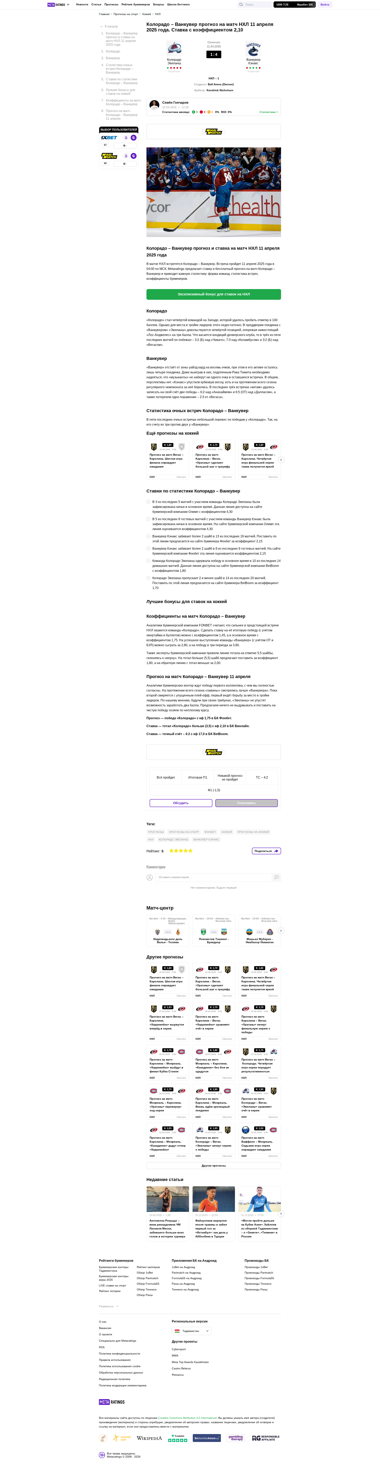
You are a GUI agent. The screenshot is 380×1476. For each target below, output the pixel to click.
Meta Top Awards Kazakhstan (190, 1362)
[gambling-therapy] (235, 1438)
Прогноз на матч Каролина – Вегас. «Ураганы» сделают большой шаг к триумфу (213, 460)
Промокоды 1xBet (256, 1267)
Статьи (96, 4)
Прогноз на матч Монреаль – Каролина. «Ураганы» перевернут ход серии (165, 1104)
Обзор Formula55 (148, 1283)
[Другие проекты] (59, 5)
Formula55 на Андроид (186, 1278)
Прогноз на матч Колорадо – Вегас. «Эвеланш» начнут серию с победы (213, 1143)
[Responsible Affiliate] (266, 1438)
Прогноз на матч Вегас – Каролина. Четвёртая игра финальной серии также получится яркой (258, 460)
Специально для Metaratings (117, 1340)
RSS (101, 1347)
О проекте (105, 1334)
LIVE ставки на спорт (112, 1285)
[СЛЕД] (281, 459)
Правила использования (115, 1359)
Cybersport (179, 1349)
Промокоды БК (257, 1260)
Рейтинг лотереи (110, 1291)
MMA (175, 1355)
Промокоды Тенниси (258, 1283)
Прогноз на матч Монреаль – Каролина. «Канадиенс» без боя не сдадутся (212, 1065)
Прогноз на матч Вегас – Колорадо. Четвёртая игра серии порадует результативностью (258, 1065)
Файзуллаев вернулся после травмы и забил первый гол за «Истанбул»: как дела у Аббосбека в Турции (211, 1228)
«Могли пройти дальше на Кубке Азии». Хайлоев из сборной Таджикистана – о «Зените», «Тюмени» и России (259, 1228)
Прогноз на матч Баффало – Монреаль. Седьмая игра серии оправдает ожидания (257, 1143)
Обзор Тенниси (147, 1289)
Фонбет (210, 832)
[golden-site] (121, 1438)
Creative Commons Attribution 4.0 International (187, 1417)
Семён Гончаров (175, 102)
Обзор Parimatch (147, 1278)
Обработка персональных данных (121, 1372)
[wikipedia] (149, 1438)
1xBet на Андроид (183, 1267)
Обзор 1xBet (145, 1272)
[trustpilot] (177, 1438)
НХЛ (151, 839)
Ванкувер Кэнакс (253, 61)
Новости (82, 4)
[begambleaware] (207, 1438)
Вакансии (105, 1328)
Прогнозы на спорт (184, 832)
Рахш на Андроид (183, 1283)
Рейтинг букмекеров (136, 4)
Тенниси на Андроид (185, 1289)
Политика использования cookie (120, 1366)
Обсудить (181, 803)
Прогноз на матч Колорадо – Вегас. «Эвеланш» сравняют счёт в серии (256, 1104)
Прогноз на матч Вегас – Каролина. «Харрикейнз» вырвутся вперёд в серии (167, 1022)
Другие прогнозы (164, 956)
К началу (111, 26)
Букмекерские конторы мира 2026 (113, 1278)
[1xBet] (109, 138)
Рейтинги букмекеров (116, 1260)
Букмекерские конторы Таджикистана (113, 1268)
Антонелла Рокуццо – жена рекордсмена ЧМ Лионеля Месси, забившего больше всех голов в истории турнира (167, 1228)
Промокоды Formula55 (259, 1278)
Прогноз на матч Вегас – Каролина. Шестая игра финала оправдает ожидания (166, 460)
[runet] (103, 1438)
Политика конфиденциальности (119, 1353)
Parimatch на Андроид (186, 1272)
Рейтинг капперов (148, 1267)
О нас (102, 1321)
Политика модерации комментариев (122, 1385)
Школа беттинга (178, 4)
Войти (325, 4)
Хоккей (226, 832)
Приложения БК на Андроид (194, 1260)
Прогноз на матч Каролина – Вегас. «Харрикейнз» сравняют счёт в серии (213, 1022)
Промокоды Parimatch (259, 1272)
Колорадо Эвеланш (174, 61)
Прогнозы (111, 4)
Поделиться (263, 851)
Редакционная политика (114, 1379)
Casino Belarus (181, 1368)
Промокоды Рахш (256, 1289)
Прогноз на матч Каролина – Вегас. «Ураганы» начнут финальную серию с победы (255, 1024)
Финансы (178, 1374)
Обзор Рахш (145, 1295)
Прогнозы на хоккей (253, 832)
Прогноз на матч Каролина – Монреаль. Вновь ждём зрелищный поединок (213, 1104)
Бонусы (158, 4)
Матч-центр (160, 908)
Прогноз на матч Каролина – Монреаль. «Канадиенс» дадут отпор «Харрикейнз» (168, 1143)
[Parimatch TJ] (109, 156)
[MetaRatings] (112, 1402)
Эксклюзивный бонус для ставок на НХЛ (214, 294)
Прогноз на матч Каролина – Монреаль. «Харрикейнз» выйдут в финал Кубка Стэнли (166, 1065)
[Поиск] (241, 4)
